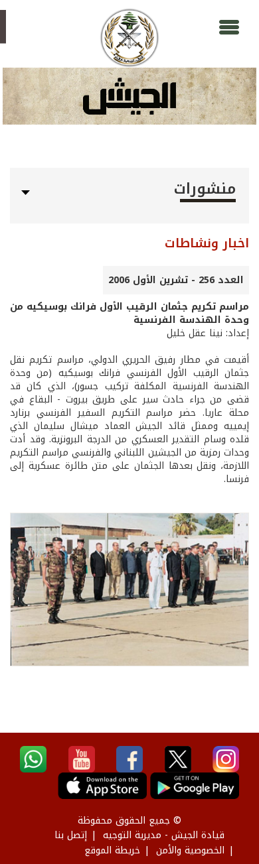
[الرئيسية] (129, 38)
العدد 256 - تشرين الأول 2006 (176, 280)
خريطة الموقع (112, 850)
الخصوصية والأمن (190, 850)
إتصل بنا (70, 835)
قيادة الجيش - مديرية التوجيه (163, 835)
